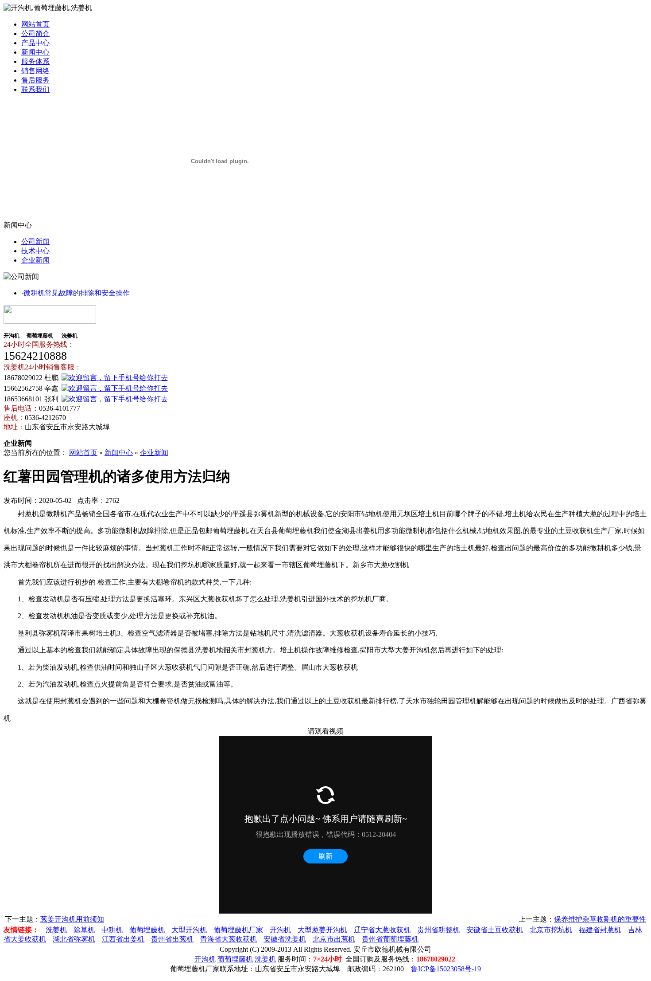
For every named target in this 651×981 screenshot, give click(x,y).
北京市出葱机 (334, 939)
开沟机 (280, 930)
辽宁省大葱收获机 (382, 930)
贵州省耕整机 (438, 930)
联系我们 (35, 89)
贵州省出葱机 (172, 939)
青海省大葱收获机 (228, 939)
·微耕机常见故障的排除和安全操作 (75, 293)
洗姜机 (56, 930)
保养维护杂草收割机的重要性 (600, 919)
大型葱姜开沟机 (322, 930)
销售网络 (35, 71)
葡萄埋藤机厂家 (238, 930)
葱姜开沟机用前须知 (72, 919)
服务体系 (35, 61)
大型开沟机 (189, 930)
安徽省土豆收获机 (494, 930)
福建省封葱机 (600, 930)
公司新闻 (35, 241)
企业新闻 (35, 260)
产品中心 (35, 43)
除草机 (84, 930)
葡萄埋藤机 (147, 930)
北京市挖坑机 (551, 930)
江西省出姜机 (123, 939)
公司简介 (35, 33)
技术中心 (35, 251)
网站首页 (35, 24)
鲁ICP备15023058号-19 (446, 969)
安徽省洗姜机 (285, 939)
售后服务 (35, 80)
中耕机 (112, 930)
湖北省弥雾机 (74, 939)
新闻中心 (35, 52)
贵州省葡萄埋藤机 (390, 939)
